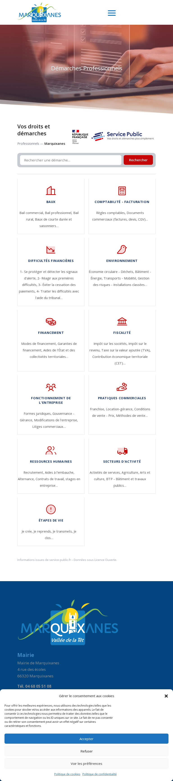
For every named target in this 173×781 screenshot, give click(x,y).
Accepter (86, 738)
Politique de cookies (67, 774)
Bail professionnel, (59, 213)
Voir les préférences (86, 763)
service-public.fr (60, 560)
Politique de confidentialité (99, 774)
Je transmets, (63, 531)
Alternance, (27, 479)
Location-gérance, (120, 409)
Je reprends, (43, 531)
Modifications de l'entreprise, (56, 420)
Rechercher (138, 160)
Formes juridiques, (38, 413)
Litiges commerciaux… (49, 426)
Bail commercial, (32, 213)
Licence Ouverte (105, 560)
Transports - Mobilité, (121, 278)
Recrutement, (34, 472)
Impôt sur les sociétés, (110, 343)
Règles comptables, (111, 213)
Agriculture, (131, 472)
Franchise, (98, 409)
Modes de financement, (39, 343)
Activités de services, (106, 472)
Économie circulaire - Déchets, (112, 272)
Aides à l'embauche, (59, 472)
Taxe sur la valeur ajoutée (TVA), (126, 350)
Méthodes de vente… (132, 415)
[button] (166, 696)
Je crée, (28, 531)
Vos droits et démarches (33, 130)
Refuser (86, 751)
